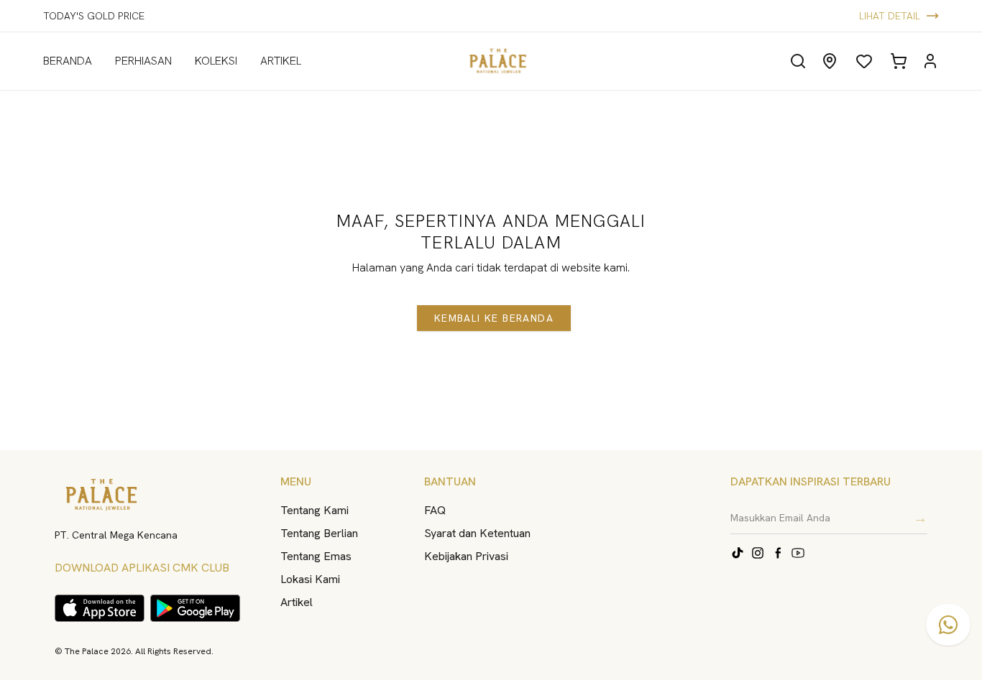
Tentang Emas (316, 556)
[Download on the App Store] (99, 608)
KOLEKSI (216, 60)
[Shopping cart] (898, 61)
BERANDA (67, 60)
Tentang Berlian (319, 533)
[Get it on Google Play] (195, 608)
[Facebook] (778, 553)
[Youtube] (798, 553)
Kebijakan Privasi (466, 556)
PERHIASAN (143, 60)
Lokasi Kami (310, 579)
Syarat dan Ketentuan (477, 533)
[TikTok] (737, 553)
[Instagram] (758, 553)
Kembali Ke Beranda (494, 318)
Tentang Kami (314, 510)
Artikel (296, 602)
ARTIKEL (280, 60)
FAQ (435, 510)
